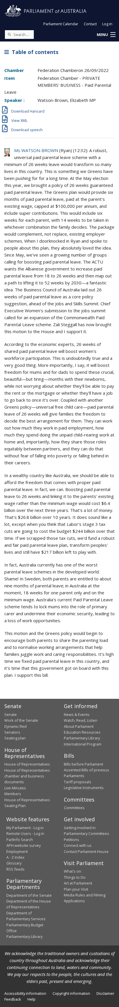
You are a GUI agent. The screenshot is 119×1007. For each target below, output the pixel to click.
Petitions (71, 839)
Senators (12, 732)
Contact (90, 23)
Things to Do (74, 877)
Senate (10, 714)
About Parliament (79, 726)
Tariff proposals (77, 781)
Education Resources (82, 732)
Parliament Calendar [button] (60, 23)
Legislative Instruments (84, 787)
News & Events (77, 714)
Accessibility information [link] (25, 993)
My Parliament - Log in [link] (25, 827)
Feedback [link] (12, 999)
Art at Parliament (78, 883)
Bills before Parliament (83, 764)
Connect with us (78, 845)
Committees (74, 807)
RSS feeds (15, 869)
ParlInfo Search (19, 839)
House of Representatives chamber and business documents (27, 776)
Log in (107, 23)
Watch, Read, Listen (80, 720)
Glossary (13, 863)
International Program (82, 744)
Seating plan (15, 738)
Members (12, 793)
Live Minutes (15, 788)
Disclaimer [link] (105, 993)
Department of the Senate (29, 895)
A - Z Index (15, 857)
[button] (106, 35)
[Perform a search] (9, 34)
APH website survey (23, 845)
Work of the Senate (21, 720)
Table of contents (33, 51)
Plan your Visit (76, 889)
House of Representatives (27, 764)
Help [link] (31, 999)
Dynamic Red (15, 726)
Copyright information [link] (71, 993)
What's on (72, 871)
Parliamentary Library (82, 738)
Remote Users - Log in (25, 833)
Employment (17, 851)
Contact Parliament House (86, 851)
